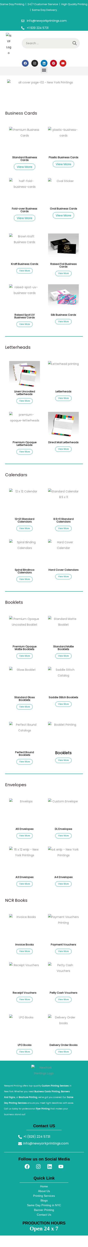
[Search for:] (51, 43)
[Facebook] (25, 63)
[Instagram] (34, 63)
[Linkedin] (44, 63)
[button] (44, 70)
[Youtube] (63, 63)
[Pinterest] (53, 63)
